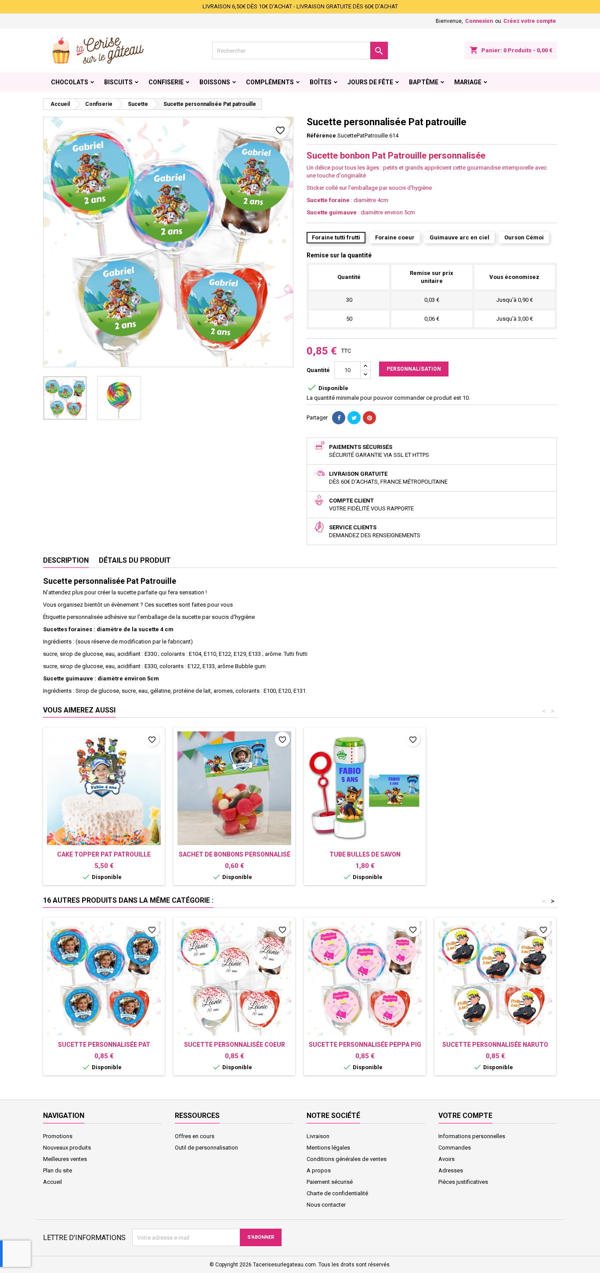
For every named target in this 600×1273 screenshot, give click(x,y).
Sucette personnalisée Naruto (495, 1044)
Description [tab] (66, 560)
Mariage (467, 82)
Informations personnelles (471, 1136)
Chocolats (69, 82)
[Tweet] (354, 417)
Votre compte (465, 1115)
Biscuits (118, 82)
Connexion (479, 21)
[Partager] (338, 417)
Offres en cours (194, 1136)
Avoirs (446, 1159)
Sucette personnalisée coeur (234, 1044)
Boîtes (321, 82)
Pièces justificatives (463, 1182)
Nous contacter (326, 1204)
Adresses (450, 1170)
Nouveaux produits (67, 1147)
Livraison (318, 1136)
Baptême (423, 82)
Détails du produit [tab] (135, 560)
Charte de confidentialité (337, 1193)
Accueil (52, 1182)
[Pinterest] (369, 417)
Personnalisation (414, 369)
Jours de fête (370, 82)
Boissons (214, 82)
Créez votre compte (529, 21)
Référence (321, 135)
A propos (319, 1170)
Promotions (57, 1136)
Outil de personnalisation (206, 1147)
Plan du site (57, 1170)
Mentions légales (328, 1147)
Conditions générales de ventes (347, 1159)
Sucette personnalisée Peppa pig (365, 1044)
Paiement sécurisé (330, 1182)
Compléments (270, 82)
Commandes (454, 1147)
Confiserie (166, 82)
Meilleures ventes (65, 1159)
